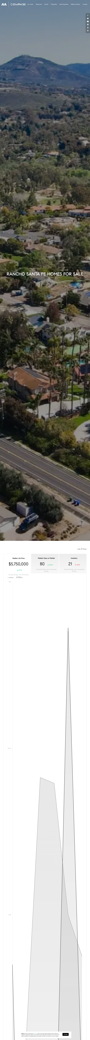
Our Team (30, 4)
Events (46, 4)
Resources (39, 4)
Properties (54, 4)
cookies (35, 1033)
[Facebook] (87, 15)
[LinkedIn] (87, 24)
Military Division (75, 4)
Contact (85, 4)
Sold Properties (63, 4)
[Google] (87, 30)
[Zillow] (87, 27)
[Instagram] (87, 18)
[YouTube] (87, 21)
